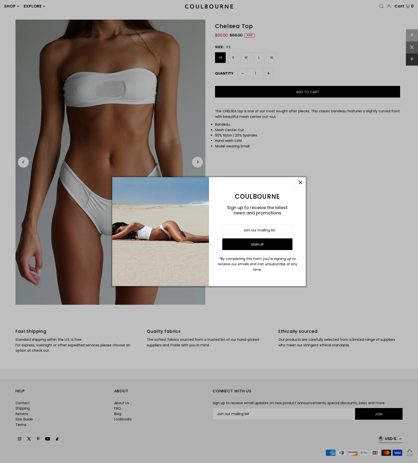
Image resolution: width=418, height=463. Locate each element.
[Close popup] (300, 182)
